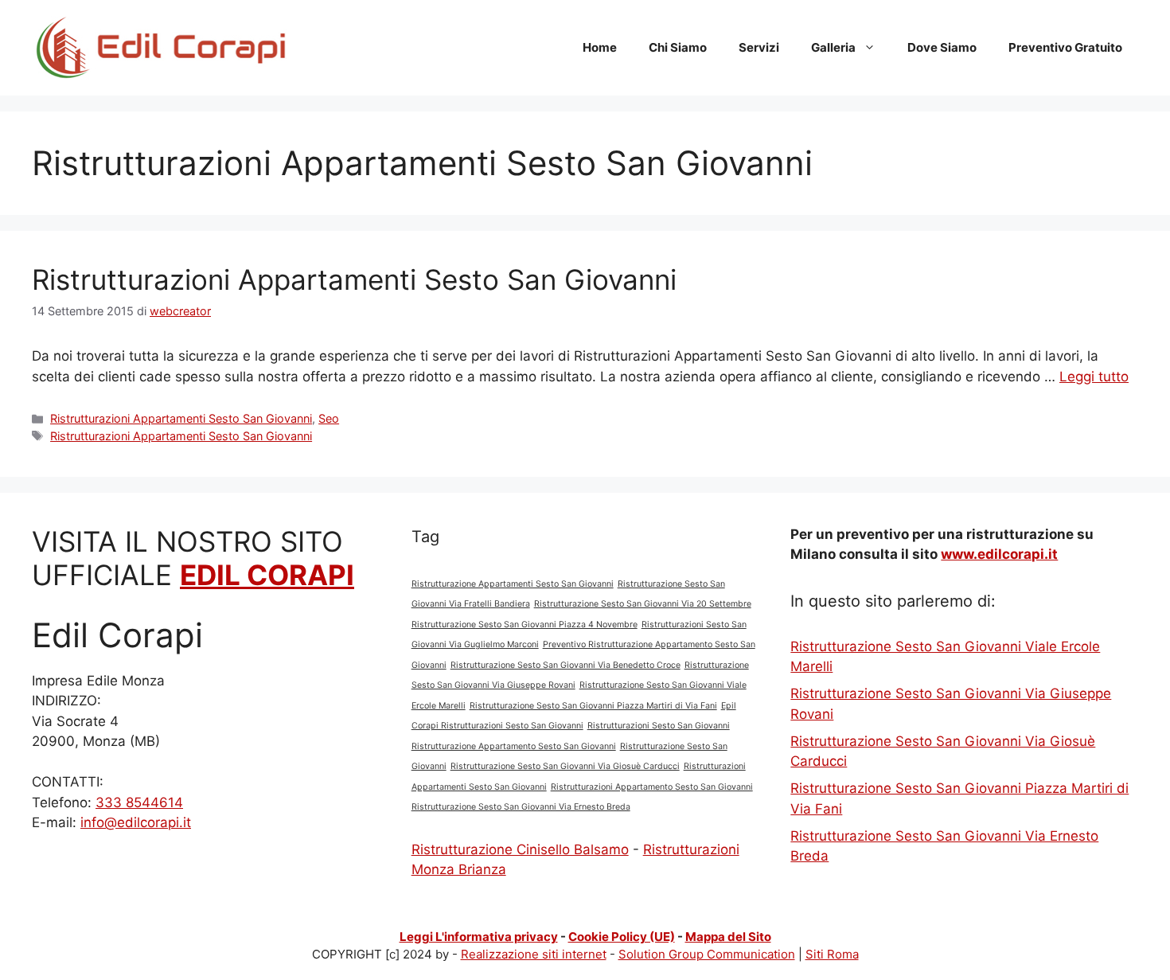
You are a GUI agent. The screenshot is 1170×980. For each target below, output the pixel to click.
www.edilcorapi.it (999, 554)
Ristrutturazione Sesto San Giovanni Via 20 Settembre (642, 604)
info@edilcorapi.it (135, 822)
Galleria (833, 47)
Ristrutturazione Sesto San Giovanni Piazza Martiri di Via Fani (593, 706)
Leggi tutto (1094, 377)
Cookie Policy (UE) (621, 936)
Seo (328, 418)
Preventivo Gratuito (1065, 47)
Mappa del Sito (728, 936)
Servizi (759, 47)
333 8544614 (139, 802)
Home (600, 47)
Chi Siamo (678, 47)
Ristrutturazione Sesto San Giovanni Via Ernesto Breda (520, 807)
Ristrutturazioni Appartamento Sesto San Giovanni (652, 787)
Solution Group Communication (706, 954)
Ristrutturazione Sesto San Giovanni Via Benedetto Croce (565, 665)
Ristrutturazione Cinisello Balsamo (520, 849)
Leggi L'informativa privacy (479, 936)
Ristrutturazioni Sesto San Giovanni (658, 725)
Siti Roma (832, 954)
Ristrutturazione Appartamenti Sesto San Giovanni (512, 584)
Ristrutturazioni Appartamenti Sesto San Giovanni (354, 279)
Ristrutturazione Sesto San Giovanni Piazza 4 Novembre (524, 624)
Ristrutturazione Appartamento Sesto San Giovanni (513, 746)
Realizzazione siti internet (533, 954)
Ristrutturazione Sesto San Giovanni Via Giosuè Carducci (565, 766)
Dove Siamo (942, 47)
